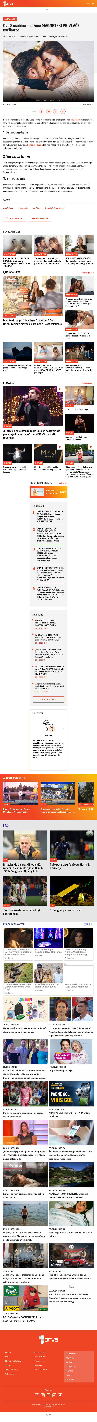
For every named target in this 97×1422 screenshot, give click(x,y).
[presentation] (33, 729)
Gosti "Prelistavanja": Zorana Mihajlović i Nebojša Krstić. (16, 810)
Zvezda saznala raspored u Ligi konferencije (21, 912)
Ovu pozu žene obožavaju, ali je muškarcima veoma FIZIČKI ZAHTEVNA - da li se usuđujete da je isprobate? (78, 302)
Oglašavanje (9, 1374)
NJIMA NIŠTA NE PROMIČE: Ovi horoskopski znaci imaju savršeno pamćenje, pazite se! (79, 261)
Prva (7, 1357)
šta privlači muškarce (54, 208)
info (5, 860)
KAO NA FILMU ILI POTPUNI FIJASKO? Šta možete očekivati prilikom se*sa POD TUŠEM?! (16, 262)
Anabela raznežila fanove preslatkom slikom (76, 438)
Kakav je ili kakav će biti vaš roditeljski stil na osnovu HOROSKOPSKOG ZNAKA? (46, 622)
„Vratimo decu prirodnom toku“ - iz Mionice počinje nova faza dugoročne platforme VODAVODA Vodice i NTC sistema (49, 653)
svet (52, 906)
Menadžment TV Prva (13, 1361)
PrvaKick (69, 1371)
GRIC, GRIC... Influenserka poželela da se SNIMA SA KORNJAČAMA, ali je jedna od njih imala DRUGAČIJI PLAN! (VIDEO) (49, 670)
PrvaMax (69, 1362)
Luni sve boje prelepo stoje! (76, 409)
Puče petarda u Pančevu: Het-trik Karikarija (70, 866)
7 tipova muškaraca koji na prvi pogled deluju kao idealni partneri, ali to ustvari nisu (47, 261)
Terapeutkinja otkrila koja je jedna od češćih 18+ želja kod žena (77, 335)
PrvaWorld (70, 1367)
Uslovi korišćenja (40, 1357)
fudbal (53, 860)
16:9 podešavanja (11, 1370)
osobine (36, 208)
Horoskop (38, 713)
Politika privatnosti (40, 1370)
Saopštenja (38, 1365)
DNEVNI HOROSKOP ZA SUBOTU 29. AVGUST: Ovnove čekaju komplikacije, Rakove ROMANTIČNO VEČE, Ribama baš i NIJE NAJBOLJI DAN (50, 516)
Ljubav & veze (10, 19)
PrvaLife (69, 1375)
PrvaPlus (70, 1358)
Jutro (6, 805)
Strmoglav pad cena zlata (65, 910)
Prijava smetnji (39, 1361)
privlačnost (8, 208)
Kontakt (8, 1352)
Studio (7, 1365)
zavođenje (23, 208)
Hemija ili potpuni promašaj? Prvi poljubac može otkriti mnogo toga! (17, 367)
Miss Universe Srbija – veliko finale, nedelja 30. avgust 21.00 (47, 468)
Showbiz (7, 426)
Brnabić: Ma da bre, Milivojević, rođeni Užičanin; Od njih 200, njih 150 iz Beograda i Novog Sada (23, 868)
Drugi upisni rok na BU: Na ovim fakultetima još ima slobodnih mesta (58, 810)
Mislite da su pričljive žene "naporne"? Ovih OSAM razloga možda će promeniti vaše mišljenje (32, 322)
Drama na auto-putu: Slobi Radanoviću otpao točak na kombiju (14, 469)
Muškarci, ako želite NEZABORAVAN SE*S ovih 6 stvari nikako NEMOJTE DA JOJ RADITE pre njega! (48, 369)
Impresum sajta (39, 1352)
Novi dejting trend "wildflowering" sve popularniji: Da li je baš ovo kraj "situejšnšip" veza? (78, 369)
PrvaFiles (70, 1380)
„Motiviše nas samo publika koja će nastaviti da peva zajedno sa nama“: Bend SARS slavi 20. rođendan (31, 434)
